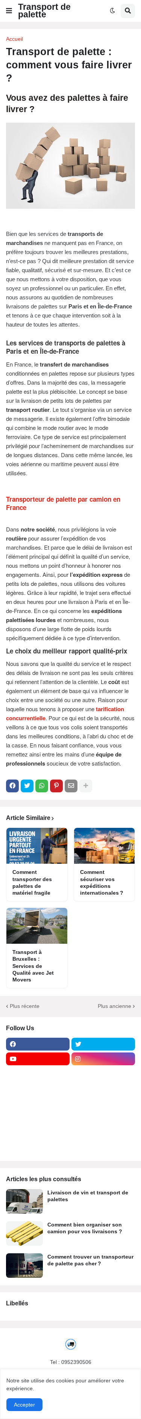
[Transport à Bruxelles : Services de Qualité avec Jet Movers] (36, 926)
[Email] (71, 786)
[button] (9, 11)
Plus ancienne (114, 1006)
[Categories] (38, 1132)
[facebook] (38, 1044)
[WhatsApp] (41, 786)
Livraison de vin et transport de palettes (87, 1195)
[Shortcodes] (38, 1147)
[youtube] (38, 1058)
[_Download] (38, 1103)
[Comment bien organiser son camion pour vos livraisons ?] (24, 1233)
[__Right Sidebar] (103, 1073)
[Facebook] (12, 786)
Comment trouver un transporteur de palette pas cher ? (90, 1260)
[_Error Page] (103, 1103)
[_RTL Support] (38, 1117)
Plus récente (24, 1006)
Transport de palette (44, 10)
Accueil (14, 39)
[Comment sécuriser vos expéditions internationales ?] (104, 846)
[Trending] (103, 1117)
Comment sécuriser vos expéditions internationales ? (101, 882)
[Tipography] (103, 1132)
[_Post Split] (103, 1088)
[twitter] (103, 1044)
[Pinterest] (56, 786)
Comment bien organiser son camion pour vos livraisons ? (84, 1228)
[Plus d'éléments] (85, 786)
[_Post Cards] (38, 1088)
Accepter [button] (24, 1405)
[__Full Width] (38, 1073)
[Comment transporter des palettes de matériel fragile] (36, 846)
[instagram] (103, 1058)
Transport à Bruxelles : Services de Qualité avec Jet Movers (33, 966)
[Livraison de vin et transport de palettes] (24, 1201)
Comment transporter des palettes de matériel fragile (32, 882)
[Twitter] (27, 786)
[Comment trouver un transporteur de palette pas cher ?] (24, 1265)
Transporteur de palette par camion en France (63, 503)
